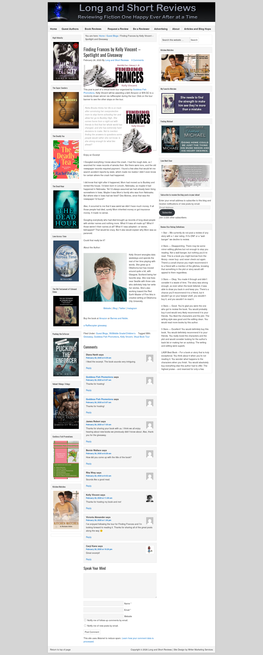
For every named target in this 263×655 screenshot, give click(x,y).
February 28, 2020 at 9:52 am (98, 475)
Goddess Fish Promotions (106, 336)
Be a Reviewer (141, 29)
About (175, 29)
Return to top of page (60, 649)
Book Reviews (91, 29)
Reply (88, 367)
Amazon (103, 318)
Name (127, 603)
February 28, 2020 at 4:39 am (98, 357)
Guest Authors (69, 29)
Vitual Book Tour (142, 336)
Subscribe (167, 212)
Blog (115, 308)
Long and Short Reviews (131, 12)
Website (107, 308)
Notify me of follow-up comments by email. (107, 620)
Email (127, 609)
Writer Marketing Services (200, 649)
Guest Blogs (102, 333)
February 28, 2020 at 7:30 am (98, 424)
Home (53, 29)
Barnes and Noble (119, 318)
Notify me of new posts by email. (102, 625)
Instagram (132, 308)
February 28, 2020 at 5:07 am (98, 380)
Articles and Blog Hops (196, 29)
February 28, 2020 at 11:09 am (99, 498)
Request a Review (118, 29)
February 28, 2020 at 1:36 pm (98, 520)
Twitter (122, 308)
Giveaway (88, 336)
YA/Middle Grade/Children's (122, 333)
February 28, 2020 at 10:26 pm (99, 549)
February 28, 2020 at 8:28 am (98, 453)
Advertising (161, 29)
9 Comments (137, 60)
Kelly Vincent (126, 336)
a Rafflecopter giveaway (95, 325)
